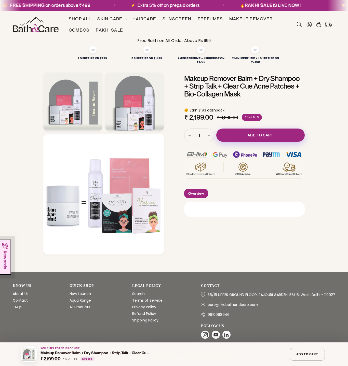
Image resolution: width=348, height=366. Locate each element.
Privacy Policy (144, 306)
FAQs (17, 306)
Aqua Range (80, 300)
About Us (21, 293)
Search (138, 293)
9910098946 (219, 314)
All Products (80, 306)
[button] (111, 18)
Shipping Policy (145, 320)
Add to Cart (260, 135)
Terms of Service (147, 300)
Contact (20, 300)
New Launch (80, 293)
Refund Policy (144, 313)
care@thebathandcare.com (233, 304)
